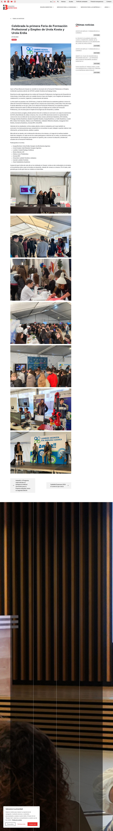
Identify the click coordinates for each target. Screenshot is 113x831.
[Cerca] (38, 807)
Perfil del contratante (81, 1)
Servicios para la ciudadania (66, 7)
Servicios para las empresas (90, 7)
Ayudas (71, 1)
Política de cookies (17, 820)
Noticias (63, 1)
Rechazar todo (21, 824)
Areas (107, 7)
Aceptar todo (32, 824)
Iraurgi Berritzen (46, 7)
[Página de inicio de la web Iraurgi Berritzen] (10, 7)
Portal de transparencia (97, 1)
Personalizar (10, 824)
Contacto (108, 1)
